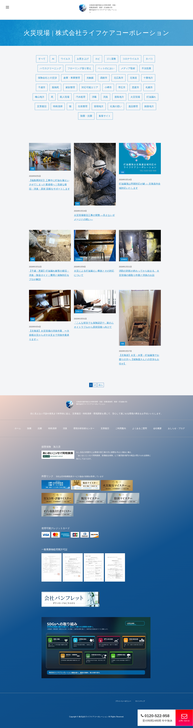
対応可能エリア (90, 87)
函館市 (103, 77)
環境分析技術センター (83, 428)
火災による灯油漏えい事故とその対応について (94, 273)
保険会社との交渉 (47, 77)
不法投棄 (146, 68)
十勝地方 (148, 77)
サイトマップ (140, 701)
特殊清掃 (57, 106)
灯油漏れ (151, 97)
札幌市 (149, 87)
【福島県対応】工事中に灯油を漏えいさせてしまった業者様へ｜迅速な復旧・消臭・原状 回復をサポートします (49, 184)
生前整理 (82, 106)
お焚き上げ (83, 59)
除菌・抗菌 (86, 116)
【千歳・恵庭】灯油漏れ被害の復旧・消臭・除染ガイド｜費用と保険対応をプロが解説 (49, 275)
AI (53, 59)
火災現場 (135, 97)
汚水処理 (80, 97)
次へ (100, 385)
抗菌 (40, 428)
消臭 (105, 97)
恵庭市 (135, 87)
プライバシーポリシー (123, 701)
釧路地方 (149, 106)
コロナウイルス (130, 59)
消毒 (94, 97)
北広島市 (118, 77)
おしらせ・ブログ (176, 428)
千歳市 (41, 87)
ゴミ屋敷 (111, 59)
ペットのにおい (106, 68)
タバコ (149, 59)
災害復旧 (41, 106)
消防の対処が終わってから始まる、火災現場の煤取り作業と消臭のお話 (139, 273)
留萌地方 (98, 106)
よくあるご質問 (139, 428)
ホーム (18, 428)
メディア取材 (128, 68)
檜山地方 (39, 97)
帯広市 (121, 87)
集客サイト (105, 116)
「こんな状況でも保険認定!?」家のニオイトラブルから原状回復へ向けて (94, 325)
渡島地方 (119, 97)
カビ (97, 59)
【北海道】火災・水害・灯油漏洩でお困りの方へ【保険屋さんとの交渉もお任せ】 (139, 359)
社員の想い (116, 106)
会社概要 (157, 428)
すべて (41, 59)
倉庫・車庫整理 (71, 77)
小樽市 (108, 87)
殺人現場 (64, 97)
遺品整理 (133, 106)
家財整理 (70, 87)
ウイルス (65, 59)
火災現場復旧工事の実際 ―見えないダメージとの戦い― (94, 217)
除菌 (29, 428)
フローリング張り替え (79, 68)
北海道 (133, 77)
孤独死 (55, 87)
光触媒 (90, 77)
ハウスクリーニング (50, 68)
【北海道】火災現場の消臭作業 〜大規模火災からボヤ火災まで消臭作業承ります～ (49, 335)
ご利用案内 (120, 428)
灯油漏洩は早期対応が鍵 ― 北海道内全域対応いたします (139, 185)
